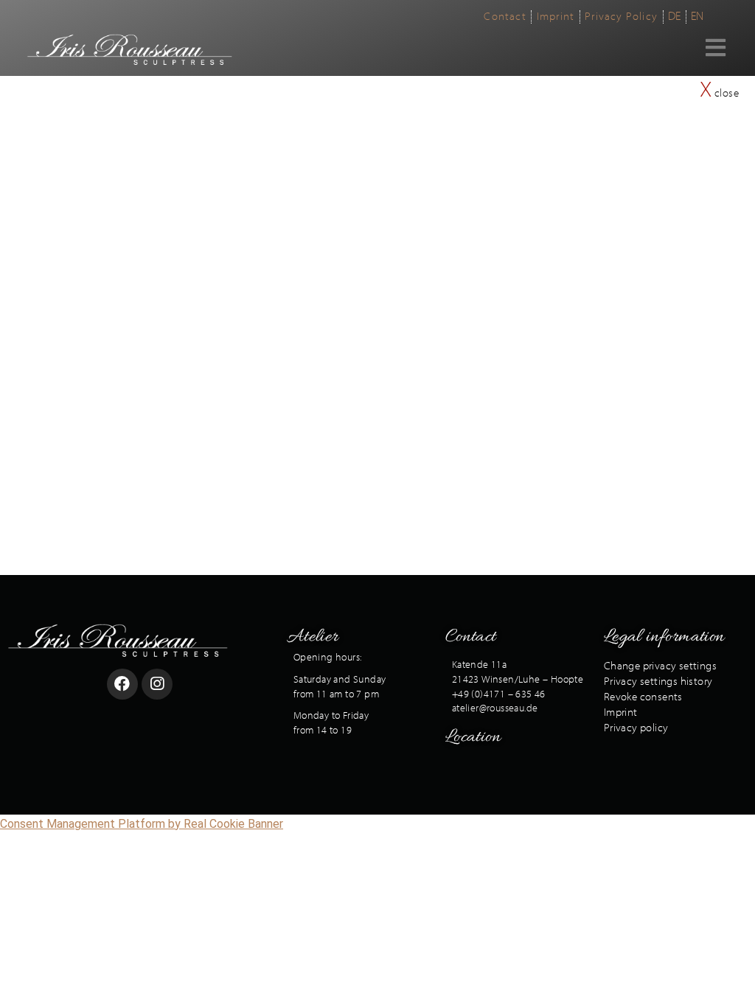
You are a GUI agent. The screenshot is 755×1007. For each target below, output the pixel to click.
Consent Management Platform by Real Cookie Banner (141, 824)
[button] (730, 43)
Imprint (621, 712)
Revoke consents (643, 697)
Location (473, 737)
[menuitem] (505, 17)
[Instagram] (157, 684)
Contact (470, 636)
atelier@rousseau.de (495, 708)
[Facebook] (122, 684)
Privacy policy (636, 728)
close (719, 93)
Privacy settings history (658, 681)
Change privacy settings (660, 666)
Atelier (312, 636)
